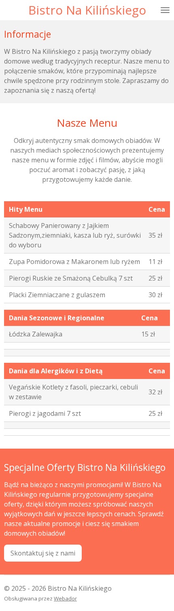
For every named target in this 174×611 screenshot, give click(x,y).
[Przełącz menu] (165, 10)
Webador (65, 598)
